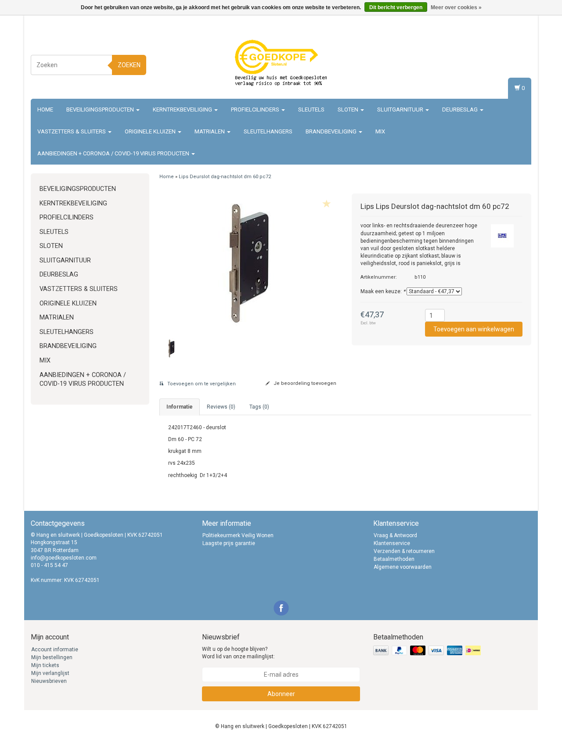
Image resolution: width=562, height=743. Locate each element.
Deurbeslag (460, 109)
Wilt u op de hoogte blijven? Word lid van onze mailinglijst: (238, 653)
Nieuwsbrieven (49, 681)
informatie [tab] (179, 407)
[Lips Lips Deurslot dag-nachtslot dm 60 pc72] (249, 262)
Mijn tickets (45, 665)
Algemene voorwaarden (403, 567)
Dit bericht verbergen (395, 7)
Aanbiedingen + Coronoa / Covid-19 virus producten (114, 153)
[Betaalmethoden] (428, 651)
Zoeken (129, 64)
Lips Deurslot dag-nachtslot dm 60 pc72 (225, 176)
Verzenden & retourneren (404, 551)
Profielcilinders (256, 109)
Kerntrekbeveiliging (183, 109)
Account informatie (54, 649)
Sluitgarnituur (401, 109)
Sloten (349, 109)
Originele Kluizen (151, 131)
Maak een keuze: (382, 291)
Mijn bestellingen (51, 657)
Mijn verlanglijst (50, 673)
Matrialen (210, 131)
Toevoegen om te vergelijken (201, 384)
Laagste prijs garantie (228, 543)
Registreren (515, 63)
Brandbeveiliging (332, 131)
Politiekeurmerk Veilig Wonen (238, 535)
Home (45, 109)
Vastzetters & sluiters (72, 131)
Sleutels (311, 109)
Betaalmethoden (394, 559)
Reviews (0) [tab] (221, 407)
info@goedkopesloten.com (64, 558)
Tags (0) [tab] (259, 407)
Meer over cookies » (456, 7)
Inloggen (519, 55)
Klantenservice (392, 543)
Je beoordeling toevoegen (304, 383)
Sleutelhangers (268, 131)
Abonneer (281, 693)
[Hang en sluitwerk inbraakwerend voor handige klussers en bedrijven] (281, 63)
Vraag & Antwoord (395, 535)
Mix (380, 131)
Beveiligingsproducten (100, 109)
